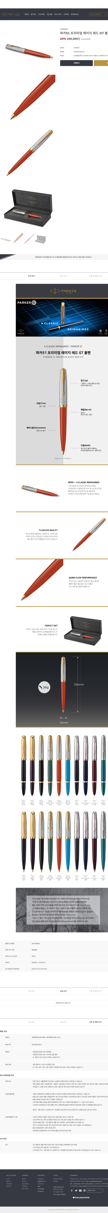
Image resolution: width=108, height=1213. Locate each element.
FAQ (39, 1186)
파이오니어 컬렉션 (58, 1189)
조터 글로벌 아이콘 (58, 1192)
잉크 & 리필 (25, 1184)
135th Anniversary (58, 1187)
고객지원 (66, 14)
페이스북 (72, 1190)
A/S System (41, 1189)
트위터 (76, 1190)
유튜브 (80, 1190)
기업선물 (24, 1186)
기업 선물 (49, 14)
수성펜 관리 (41, 1184)
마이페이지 (9, 1184)
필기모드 (33, 14)
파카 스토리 (57, 14)
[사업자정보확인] (92, 1186)
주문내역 (8, 1186)
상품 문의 (63, 276)
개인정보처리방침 (58, 1179)
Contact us (41, 1191)
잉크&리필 (41, 14)
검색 (106, 14)
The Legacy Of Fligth (59, 1194)
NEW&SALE (75, 14)
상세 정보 (31, 276)
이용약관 (55, 1181)
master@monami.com (96, 1181)
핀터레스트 (84, 1190)
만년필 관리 (41, 1179)
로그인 (8, 1179)
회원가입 (8, 1181)
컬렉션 (27, 14)
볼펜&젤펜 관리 (42, 1181)
